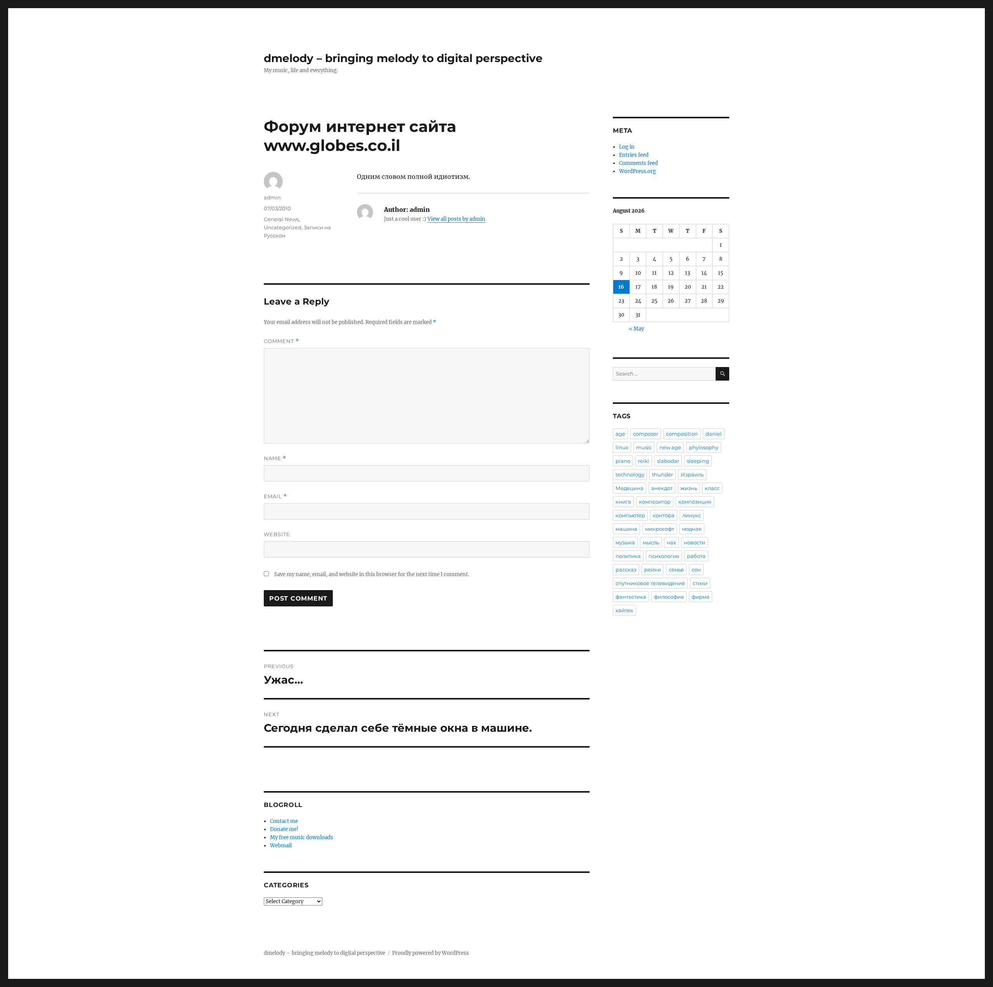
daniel (714, 434)
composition (682, 434)
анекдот (662, 488)
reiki (643, 461)
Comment (281, 341)
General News (281, 219)
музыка (625, 542)
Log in (627, 147)
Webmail (281, 845)
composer (645, 434)
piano (623, 461)
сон (696, 569)
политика (628, 556)
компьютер (630, 515)
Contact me (284, 821)
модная (692, 529)
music (644, 447)
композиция (694, 502)
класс (712, 488)
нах (671, 542)
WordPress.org (637, 171)
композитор (655, 502)
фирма (700, 597)
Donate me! (284, 829)
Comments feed (638, 163)
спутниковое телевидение (650, 583)
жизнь (688, 488)
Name (275, 458)
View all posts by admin (456, 219)
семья (676, 569)
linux (622, 447)
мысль (651, 542)
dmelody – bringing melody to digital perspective (403, 58)
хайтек (624, 610)
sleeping (698, 461)
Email (275, 496)
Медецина (630, 488)
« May (636, 329)
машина (626, 529)
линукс (691, 515)
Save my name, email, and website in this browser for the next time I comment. (371, 574)
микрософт (659, 529)
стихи (700, 583)
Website (277, 534)
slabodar (668, 461)
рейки (652, 569)
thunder (662, 474)
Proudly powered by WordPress (430, 953)
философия (669, 597)
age (620, 434)
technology (630, 474)
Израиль (692, 474)
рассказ (626, 569)
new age (670, 447)
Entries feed (634, 155)
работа (696, 556)
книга (623, 502)
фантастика (631, 597)
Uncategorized (282, 227)
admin (272, 197)
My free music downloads (301, 837)
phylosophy (703, 447)
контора (664, 515)
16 (621, 287)
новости (694, 542)
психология (664, 556)
